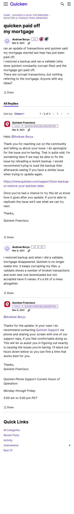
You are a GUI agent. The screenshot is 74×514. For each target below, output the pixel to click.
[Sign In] (69, 4)
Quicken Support (47, 330)
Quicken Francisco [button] (23, 122)
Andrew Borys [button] (21, 39)
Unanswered (37, 445)
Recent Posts (11, 435)
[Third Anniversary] (41, 39)
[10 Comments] (46, 39)
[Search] (62, 4)
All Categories (12, 430)
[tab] (10, 103)
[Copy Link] (29, 43)
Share (9, 93)
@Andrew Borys (22, 136)
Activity (8, 440)
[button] (7, 41)
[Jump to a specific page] (67, 114)
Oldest (18, 114)
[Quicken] (18, 4)
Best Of (8, 450)
